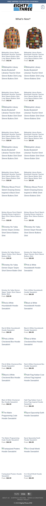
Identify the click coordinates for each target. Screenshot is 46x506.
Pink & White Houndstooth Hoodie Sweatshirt (33, 291)
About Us (6, 498)
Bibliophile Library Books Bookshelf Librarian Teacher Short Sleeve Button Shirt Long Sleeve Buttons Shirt (11, 55)
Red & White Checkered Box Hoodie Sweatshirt (34, 365)
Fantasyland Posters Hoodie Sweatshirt (12, 475)
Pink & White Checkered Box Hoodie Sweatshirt (12, 365)
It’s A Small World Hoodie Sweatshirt (33, 475)
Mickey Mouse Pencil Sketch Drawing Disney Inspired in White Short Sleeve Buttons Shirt (34, 215)
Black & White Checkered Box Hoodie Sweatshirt (11, 401)
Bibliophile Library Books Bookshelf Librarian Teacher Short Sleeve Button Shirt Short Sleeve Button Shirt (34, 175)
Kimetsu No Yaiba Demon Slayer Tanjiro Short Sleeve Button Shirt (11, 292)
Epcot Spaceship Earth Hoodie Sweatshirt (32, 439)
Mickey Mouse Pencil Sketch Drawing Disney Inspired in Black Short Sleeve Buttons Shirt (12, 215)
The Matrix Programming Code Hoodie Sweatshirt (10, 439)
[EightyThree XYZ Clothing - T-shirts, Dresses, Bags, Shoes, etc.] (23, 7)
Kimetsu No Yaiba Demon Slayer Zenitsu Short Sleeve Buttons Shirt (11, 254)
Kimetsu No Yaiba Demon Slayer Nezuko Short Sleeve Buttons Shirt (34, 254)
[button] (3, 7)
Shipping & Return (18, 498)
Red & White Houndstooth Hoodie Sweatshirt (11, 329)
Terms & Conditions (35, 498)
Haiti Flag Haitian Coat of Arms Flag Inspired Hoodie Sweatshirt (33, 402)
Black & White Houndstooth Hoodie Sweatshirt (33, 329)
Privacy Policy (23, 499)
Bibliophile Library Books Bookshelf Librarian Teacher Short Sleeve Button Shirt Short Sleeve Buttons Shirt (11, 135)
